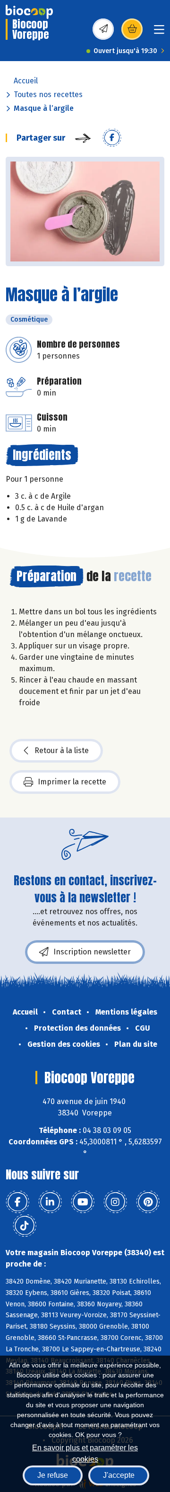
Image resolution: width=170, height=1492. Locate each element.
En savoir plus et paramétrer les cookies (85, 1452)
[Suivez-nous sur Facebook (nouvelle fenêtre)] (17, 1202)
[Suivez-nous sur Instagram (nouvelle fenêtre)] (115, 1202)
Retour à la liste (61, 750)
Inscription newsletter (92, 951)
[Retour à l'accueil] (29, 12)
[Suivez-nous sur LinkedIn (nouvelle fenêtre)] (50, 1202)
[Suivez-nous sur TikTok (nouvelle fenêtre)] (24, 1226)
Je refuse (52, 1475)
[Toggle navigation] (159, 32)
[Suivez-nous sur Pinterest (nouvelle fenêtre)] (148, 1202)
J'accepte (119, 1475)
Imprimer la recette (72, 781)
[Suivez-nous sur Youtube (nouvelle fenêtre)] (82, 1202)
